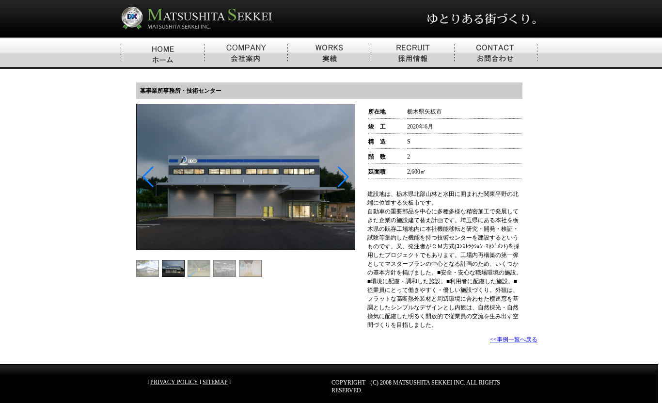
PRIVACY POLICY (174, 382)
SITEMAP (215, 382)
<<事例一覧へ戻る (513, 339)
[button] (343, 177)
